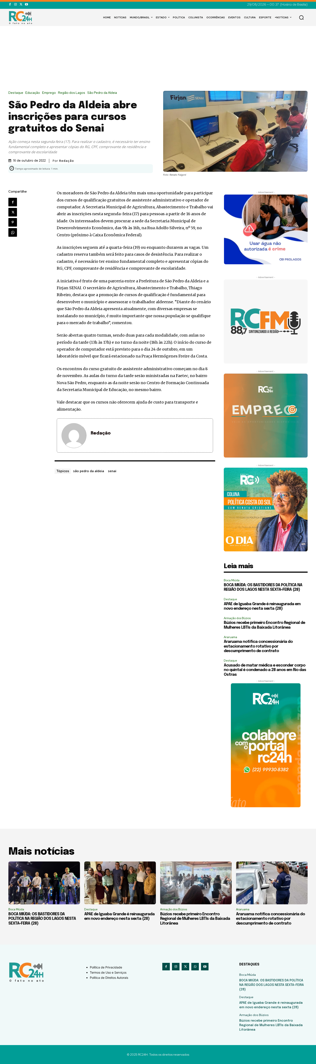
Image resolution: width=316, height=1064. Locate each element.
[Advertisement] (158, 58)
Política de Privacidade (106, 967)
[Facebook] (10, 4)
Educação (32, 92)
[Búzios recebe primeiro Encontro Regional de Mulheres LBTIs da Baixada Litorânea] (196, 883)
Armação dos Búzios (237, 618)
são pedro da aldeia (88, 471)
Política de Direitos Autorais (109, 977)
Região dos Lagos (71, 92)
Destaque (15, 92)
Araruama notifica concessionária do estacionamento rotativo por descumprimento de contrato (258, 646)
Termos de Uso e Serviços (108, 972)
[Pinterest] (12, 222)
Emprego (49, 92)
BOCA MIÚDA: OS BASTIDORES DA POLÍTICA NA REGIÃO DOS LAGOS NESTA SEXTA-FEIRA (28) (42, 918)
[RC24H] (21, 17)
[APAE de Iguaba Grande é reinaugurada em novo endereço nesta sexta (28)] (120, 883)
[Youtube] (26, 4)
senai (112, 471)
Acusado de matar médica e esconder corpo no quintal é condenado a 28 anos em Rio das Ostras (265, 670)
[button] (301, 17)
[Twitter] (21, 4)
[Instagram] (15, 4)
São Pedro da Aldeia (102, 92)
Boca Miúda (231, 580)
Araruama (230, 637)
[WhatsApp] (12, 232)
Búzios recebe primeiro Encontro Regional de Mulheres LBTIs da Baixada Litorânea (195, 918)
